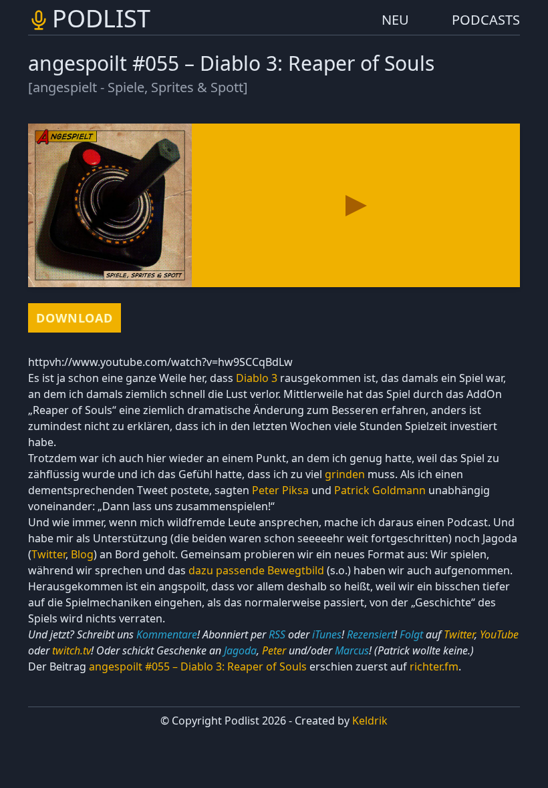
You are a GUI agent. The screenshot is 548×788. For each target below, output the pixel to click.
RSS (277, 634)
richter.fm (434, 666)
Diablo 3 (256, 378)
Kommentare (166, 634)
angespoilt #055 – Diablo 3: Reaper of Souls (198, 666)
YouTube (499, 634)
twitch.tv (71, 650)
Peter (274, 650)
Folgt (411, 634)
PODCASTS (486, 20)
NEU (395, 20)
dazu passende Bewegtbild (256, 570)
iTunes (326, 634)
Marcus (352, 650)
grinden (345, 474)
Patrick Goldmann (380, 490)
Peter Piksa (280, 490)
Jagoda (240, 650)
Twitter (48, 554)
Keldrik (370, 720)
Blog (82, 554)
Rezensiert (370, 634)
